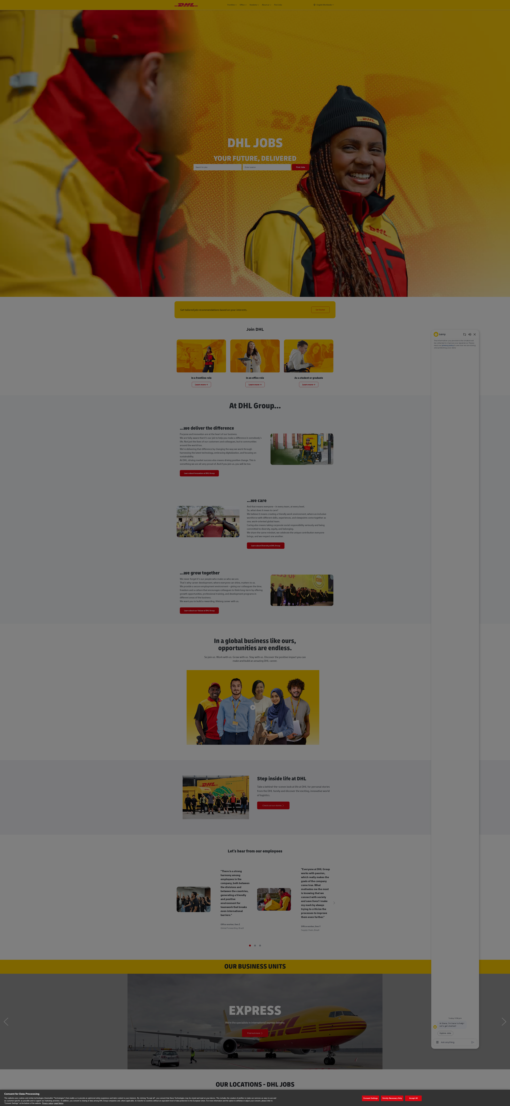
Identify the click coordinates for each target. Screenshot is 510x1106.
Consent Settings (370, 1098)
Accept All (413, 1098)
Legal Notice (58, 1103)
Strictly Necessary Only (392, 1098)
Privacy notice (47, 1103)
